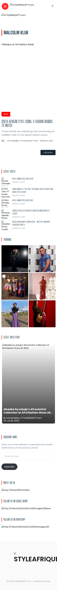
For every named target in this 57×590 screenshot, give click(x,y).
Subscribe (9, 466)
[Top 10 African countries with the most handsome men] (42, 258)
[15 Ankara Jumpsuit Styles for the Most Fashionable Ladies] (42, 286)
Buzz (6, 114)
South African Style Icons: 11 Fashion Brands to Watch (26, 123)
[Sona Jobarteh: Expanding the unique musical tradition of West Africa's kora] (42, 313)
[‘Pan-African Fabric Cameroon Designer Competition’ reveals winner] (14, 286)
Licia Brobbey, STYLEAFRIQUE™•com (22, 141)
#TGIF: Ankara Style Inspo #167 (22, 200)
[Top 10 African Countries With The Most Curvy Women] (14, 258)
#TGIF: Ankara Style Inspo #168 (22, 179)
